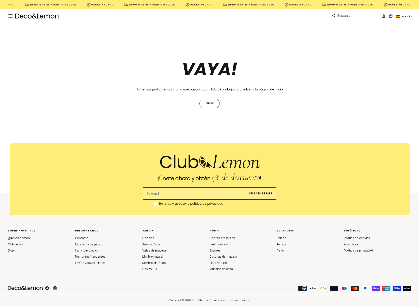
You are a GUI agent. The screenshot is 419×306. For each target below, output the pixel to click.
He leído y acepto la (191, 204)
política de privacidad (206, 203)
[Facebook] (47, 288)
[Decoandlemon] (25, 288)
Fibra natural (218, 263)
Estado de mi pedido (89, 244)
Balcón (281, 238)
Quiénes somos (19, 238)
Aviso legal (351, 244)
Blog (11, 250)
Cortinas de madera (223, 256)
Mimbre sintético (154, 263)
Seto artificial (151, 244)
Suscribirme (260, 193)
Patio (280, 250)
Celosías (148, 238)
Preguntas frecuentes (90, 256)
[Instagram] (55, 288)
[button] (10, 16)
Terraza (282, 244)
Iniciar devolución (87, 250)
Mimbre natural (152, 256)
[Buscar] (334, 16)
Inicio (209, 103)
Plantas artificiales (222, 238)
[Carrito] (391, 16)
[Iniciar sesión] (384, 16)
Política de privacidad (358, 250)
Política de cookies (357, 238)
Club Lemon (16, 244)
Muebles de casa (221, 269)
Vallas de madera (154, 250)
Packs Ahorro (100, 4)
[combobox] (357, 15)
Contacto (82, 238)
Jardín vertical (219, 244)
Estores (215, 250)
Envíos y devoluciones (90, 263)
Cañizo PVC (150, 269)
